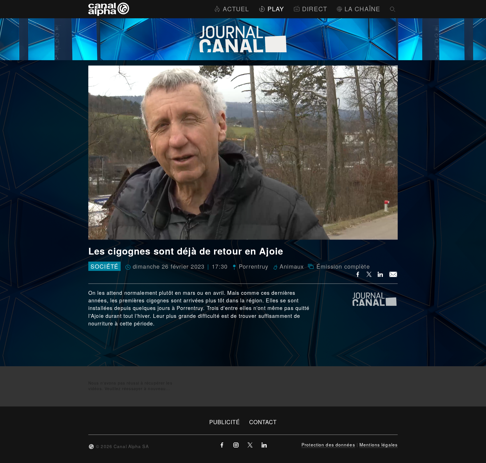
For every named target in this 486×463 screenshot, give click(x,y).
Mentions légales (378, 444)
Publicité (224, 422)
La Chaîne (362, 8)
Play (275, 8)
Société (104, 266)
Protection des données (328, 444)
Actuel (236, 8)
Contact (263, 422)
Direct (314, 8)
